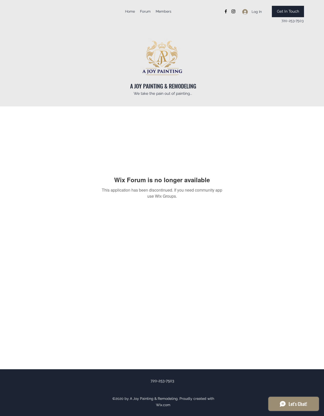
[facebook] (225, 11)
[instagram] (233, 11)
